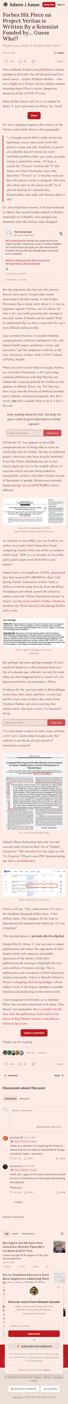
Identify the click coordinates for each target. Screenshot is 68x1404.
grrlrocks (15, 1137)
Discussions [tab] (28, 1233)
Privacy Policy (36, 1360)
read (14, 555)
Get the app (50, 1388)
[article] (34, 1255)
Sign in (61, 4)
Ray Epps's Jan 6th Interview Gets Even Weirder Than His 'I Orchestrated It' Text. (23, 1247)
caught (13, 84)
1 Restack (42, 1052)
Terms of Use (52, 1353)
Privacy (38, 1377)
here (14, 694)
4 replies (18, 1202)
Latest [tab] (15, 1233)
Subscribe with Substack (36, 1346)
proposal (42, 667)
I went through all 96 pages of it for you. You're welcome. (26, 1256)
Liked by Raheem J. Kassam (25, 1141)
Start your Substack (25, 1388)
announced (58, 572)
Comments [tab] (10, 1098)
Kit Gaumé (16, 1166)
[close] (58, 1287)
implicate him (21, 466)
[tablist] (17, 1098)
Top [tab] (6, 1233)
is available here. (25, 861)
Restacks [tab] (24, 1098)
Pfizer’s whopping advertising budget (27, 982)
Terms (47, 1377)
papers (7, 456)
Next (57, 1075)
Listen (60, 52)
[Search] (62, 1233)
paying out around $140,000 (29, 485)
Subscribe (49, 4)
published (45, 69)
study (22, 545)
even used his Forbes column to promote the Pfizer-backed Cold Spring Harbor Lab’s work (34, 606)
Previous (12, 1075)
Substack (18, 1397)
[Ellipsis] (63, 1137)
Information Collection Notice (44, 1357)
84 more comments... (14, 1216)
